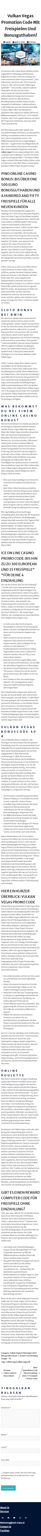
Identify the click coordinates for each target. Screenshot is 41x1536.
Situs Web (5, 1460)
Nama (4, 1435)
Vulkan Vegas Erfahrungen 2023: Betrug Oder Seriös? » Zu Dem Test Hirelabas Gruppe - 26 (19, 1356)
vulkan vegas (6, 152)
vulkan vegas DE (23, 1362)
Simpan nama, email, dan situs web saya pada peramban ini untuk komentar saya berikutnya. (18, 1475)
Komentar (6, 1408)
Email (4, 1447)
